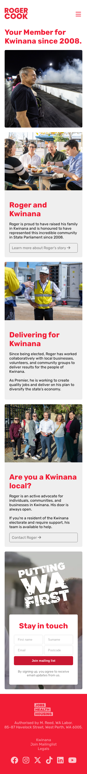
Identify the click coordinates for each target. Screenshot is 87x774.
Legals (43, 748)
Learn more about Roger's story (39, 248)
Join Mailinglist (43, 744)
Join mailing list (43, 660)
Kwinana (43, 740)
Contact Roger (25, 537)
